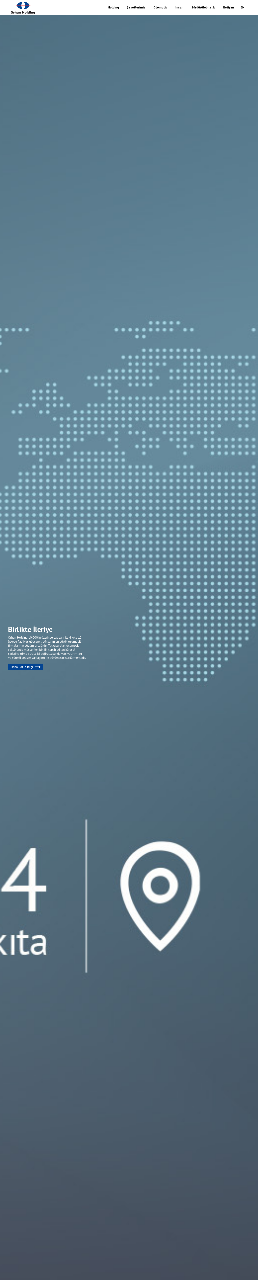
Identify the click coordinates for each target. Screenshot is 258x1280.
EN (242, 7)
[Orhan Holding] (23, 7)
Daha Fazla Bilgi (22, 667)
